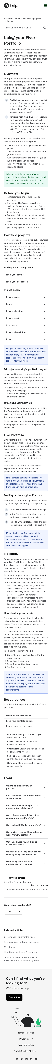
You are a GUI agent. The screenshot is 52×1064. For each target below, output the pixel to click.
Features (11, 21)
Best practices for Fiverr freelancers (22, 942)
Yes (9, 912)
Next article (37, 885)
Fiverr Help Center (12, 19)
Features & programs (32, 19)
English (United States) (25, 1051)
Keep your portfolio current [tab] (19, 721)
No (18, 912)
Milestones (9, 947)
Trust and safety (26, 1045)
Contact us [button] (14, 997)
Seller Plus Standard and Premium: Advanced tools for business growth (21, 959)
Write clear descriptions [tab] (18, 716)
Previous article (16, 878)
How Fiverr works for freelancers (20, 952)
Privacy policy (26, 1039)
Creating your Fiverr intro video (19, 937)
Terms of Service (26, 1033)
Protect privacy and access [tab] (19, 726)
